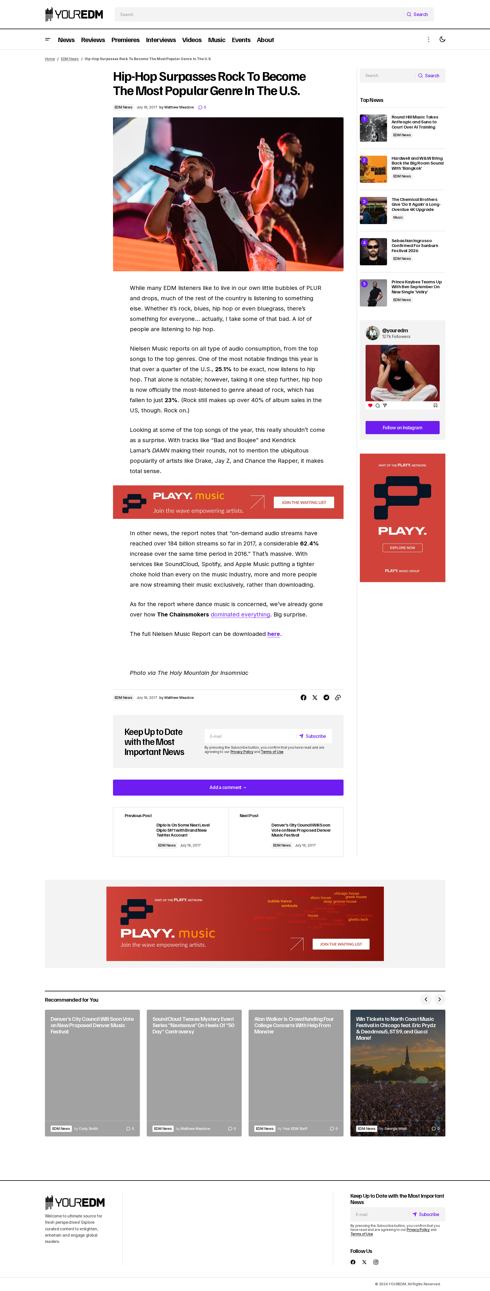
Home (50, 59)
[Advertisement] (402, 518)
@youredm (395, 330)
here (273, 633)
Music (398, 217)
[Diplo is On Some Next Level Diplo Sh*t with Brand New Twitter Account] (170, 832)
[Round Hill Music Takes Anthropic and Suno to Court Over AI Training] (373, 128)
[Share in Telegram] (326, 697)
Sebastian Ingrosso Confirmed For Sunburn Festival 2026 (415, 245)
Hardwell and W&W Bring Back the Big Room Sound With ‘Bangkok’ (418, 163)
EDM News (70, 59)
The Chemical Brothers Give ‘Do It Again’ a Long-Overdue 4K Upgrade (416, 204)
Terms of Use (272, 752)
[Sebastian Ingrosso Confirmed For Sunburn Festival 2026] (373, 251)
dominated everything (240, 614)
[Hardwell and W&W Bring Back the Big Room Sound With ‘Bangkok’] (373, 169)
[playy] (228, 502)
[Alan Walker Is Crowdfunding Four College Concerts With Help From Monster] (296, 1073)
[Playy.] (245, 924)
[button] (48, 39)
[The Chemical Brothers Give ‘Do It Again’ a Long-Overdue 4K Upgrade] (373, 210)
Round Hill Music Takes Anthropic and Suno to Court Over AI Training (415, 122)
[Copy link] (338, 697)
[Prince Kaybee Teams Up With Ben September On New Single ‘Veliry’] (373, 293)
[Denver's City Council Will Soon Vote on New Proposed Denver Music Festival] (285, 832)
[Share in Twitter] (315, 697)
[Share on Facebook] (303, 697)
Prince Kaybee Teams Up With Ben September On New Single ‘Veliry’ (417, 286)
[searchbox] (259, 14)
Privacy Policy (242, 752)
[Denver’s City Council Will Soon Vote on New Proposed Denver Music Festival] (92, 1073)
